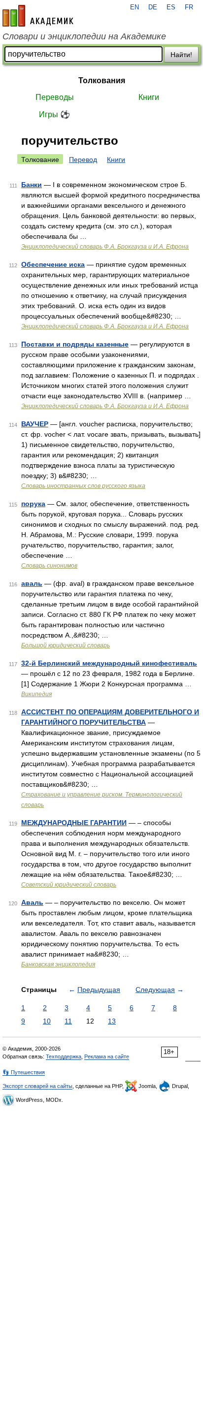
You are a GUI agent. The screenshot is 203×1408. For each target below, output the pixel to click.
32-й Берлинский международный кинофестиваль (109, 663)
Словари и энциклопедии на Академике (84, 36)
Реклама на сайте (106, 1056)
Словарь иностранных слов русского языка (83, 485)
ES (171, 7)
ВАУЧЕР (34, 424)
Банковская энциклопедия (58, 964)
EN (134, 7)
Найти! (181, 55)
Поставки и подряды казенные (75, 344)
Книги (148, 97)
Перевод (83, 159)
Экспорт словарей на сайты (37, 1086)
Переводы (54, 97)
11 (68, 1021)
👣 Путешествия (23, 1072)
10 (47, 1021)
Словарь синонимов (49, 565)
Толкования (101, 80)
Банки (31, 185)
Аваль (32, 902)
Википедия (36, 694)
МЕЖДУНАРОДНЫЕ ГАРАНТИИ (74, 823)
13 (112, 1021)
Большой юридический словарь (65, 645)
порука (33, 504)
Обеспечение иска (53, 264)
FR (189, 7)
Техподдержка (63, 1056)
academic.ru (37, 16)
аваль (31, 583)
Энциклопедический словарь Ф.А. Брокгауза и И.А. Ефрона (105, 246)
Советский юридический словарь (68, 884)
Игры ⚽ (54, 114)
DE (152, 7)
